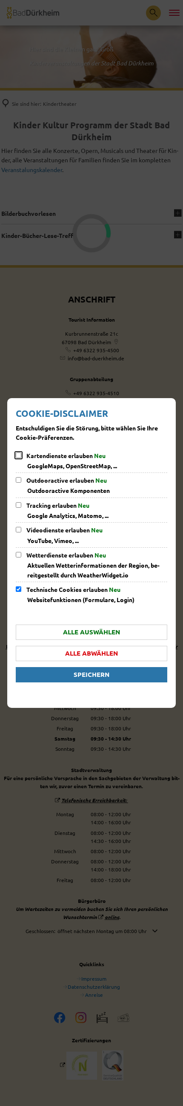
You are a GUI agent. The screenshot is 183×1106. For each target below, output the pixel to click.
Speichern (91, 674)
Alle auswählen (91, 632)
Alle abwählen (91, 653)
